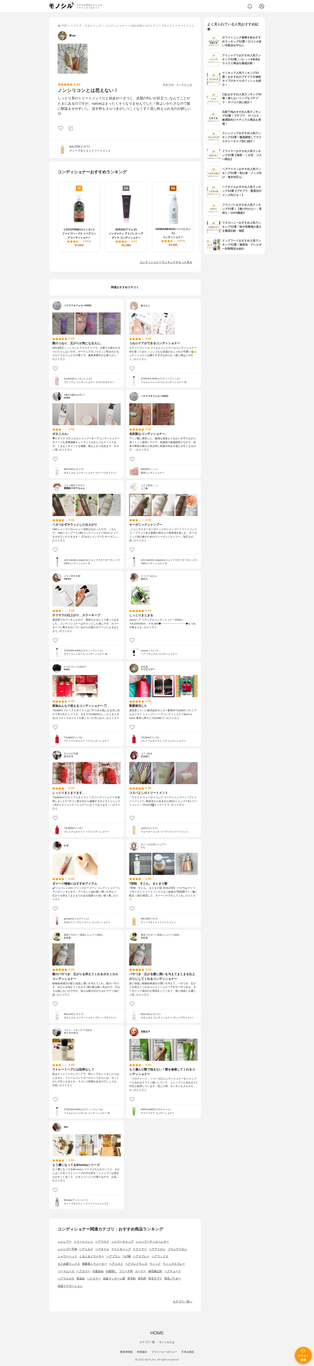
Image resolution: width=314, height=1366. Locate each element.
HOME (157, 1333)
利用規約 (142, 1351)
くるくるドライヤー (91, 1256)
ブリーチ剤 (126, 1271)
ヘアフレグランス (136, 1263)
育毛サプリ (155, 1278)
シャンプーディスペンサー (152, 1241)
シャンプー (65, 1241)
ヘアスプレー (141, 1256)
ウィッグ (155, 1263)
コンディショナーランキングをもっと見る (165, 262)
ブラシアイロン (177, 1249)
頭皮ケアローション (70, 1286)
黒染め (80, 1278)
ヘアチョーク (172, 1271)
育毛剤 (131, 1278)
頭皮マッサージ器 (114, 1278)
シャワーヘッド (67, 1256)
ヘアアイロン (157, 1249)
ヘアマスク (102, 1241)
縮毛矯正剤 (155, 1271)
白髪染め (98, 1271)
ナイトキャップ (121, 1249)
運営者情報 (126, 1351)
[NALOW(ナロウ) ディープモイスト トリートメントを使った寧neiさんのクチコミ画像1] (73, 59)
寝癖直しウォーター (94, 1263)
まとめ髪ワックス (69, 1263)
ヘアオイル (102, 1249)
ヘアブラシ (113, 1256)
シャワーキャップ (122, 1241)
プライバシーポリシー (164, 1351)
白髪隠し (111, 1271)
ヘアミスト (116, 1263)
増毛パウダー (172, 1278)
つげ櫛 (126, 1256)
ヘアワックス (160, 1256)
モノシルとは (167, 1342)
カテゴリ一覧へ (182, 1301)
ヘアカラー (83, 1271)
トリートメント (83, 1241)
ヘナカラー (94, 1278)
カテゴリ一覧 (147, 1342)
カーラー (140, 1271)
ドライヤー (140, 1249)
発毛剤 (142, 1278)
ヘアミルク (86, 1249)
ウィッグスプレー (174, 1263)
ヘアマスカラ (66, 1278)
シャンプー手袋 (67, 1249)
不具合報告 (187, 1351)
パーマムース (66, 1271)
